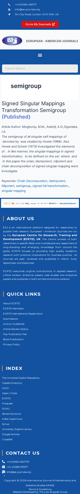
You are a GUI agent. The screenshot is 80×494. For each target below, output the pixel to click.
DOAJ (5, 408)
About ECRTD (11, 303)
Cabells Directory (12, 382)
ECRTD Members (13, 308)
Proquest (7, 403)
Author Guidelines (13, 323)
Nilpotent (8, 186)
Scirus (5, 423)
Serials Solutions (11, 413)
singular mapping (14, 191)
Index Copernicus (12, 418)
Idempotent (57, 181)
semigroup (23, 186)
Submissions (10, 318)
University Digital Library (17, 429)
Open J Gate (9, 393)
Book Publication (13, 339)
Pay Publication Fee (15, 334)
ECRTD (6, 398)
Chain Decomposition (32, 181)
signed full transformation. (50, 186)
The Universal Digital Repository (21, 377)
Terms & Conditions (40, 489)
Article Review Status (15, 328)
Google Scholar (11, 434)
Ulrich (5, 388)
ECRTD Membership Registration (23, 313)
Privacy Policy (11, 344)
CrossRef (7, 439)
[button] (40, 54)
